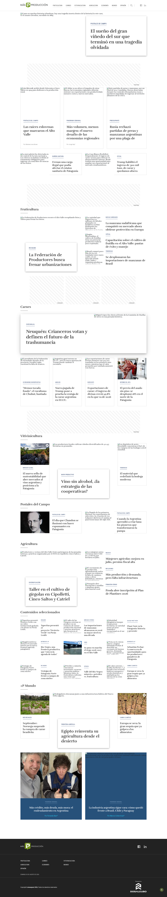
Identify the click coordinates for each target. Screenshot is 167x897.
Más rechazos (27, 717)
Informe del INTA (125, 382)
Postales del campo (30, 120)
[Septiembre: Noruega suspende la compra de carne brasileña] (35, 704)
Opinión (123, 5)
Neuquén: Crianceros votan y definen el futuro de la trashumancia (56, 337)
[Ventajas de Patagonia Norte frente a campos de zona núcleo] (29, 672)
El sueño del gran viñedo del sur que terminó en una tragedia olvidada (116, 39)
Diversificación (34, 582)
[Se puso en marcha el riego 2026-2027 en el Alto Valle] (73, 648)
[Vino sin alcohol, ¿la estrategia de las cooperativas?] (83, 466)
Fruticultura (57, 5)
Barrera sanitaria (58, 156)
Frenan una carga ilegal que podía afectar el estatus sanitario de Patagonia (65, 166)
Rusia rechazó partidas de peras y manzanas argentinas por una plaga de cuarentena (126, 134)
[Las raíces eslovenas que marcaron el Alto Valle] (40, 102)
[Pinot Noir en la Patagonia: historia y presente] (116, 626)
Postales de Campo (99, 24)
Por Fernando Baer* (51, 816)
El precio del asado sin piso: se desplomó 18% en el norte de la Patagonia (131, 394)
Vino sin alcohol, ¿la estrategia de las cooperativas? (80, 486)
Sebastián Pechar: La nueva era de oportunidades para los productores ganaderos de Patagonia (136, 653)
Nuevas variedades (112, 217)
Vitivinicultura (80, 5)
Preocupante (114, 120)
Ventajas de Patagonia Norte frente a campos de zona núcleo (50, 675)
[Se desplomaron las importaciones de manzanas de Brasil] (94, 257)
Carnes (68, 5)
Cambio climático (132, 665)
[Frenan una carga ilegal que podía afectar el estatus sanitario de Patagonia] (34, 164)
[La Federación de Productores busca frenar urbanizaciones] (51, 239)
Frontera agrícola (68, 724)
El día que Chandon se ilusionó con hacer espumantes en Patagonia (65, 525)
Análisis (57, 382)
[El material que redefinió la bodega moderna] (132, 454)
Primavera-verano (111, 584)
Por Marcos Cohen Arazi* (115, 816)
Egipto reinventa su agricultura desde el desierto (80, 736)
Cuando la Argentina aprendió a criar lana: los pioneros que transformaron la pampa (129, 524)
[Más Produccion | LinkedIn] (145, 5)
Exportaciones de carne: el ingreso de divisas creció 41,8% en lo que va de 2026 (99, 392)
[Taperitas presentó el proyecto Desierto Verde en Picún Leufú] (29, 626)
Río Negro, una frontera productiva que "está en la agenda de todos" (50, 651)
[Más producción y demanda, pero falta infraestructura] (94, 574)
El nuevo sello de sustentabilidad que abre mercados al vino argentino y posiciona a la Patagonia (34, 481)
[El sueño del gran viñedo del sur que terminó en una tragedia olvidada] (83, 36)
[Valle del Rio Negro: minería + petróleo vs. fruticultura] (73, 672)
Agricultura (93, 5)
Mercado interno (89, 620)
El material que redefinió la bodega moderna (131, 476)
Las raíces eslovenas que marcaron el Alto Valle (39, 130)
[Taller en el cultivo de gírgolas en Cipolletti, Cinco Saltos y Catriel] (51, 574)
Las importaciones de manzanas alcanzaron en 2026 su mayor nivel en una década (93, 630)
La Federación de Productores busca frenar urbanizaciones (50, 259)
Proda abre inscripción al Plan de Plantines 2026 (124, 592)
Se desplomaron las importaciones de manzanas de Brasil (125, 260)
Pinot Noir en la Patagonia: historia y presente (136, 628)
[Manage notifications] (161, 890)
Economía (104, 5)
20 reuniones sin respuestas (31, 382)
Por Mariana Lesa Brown (30, 144)
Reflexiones (109, 568)
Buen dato (91, 382)
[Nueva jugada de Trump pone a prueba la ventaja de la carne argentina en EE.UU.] (67, 368)
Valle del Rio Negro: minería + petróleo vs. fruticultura (93, 674)
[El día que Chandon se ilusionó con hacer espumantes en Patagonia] (34, 522)
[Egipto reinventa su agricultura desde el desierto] (83, 716)
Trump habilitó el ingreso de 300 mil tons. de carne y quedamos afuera (128, 166)
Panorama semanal (74, 120)
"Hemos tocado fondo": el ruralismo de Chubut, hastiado (34, 391)
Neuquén (43, 620)
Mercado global (28, 468)
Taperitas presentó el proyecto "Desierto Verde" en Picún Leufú (50, 630)
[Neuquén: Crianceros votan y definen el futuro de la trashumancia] (120, 333)
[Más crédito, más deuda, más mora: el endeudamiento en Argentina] (51, 775)
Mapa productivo (67, 474)
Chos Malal (30, 324)
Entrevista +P (45, 641)
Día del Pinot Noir (132, 620)
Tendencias (109, 251)
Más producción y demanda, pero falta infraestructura (123, 576)
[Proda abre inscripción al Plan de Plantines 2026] (94, 589)
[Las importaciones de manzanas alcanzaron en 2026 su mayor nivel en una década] (73, 626)
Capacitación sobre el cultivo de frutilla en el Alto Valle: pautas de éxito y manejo (126, 243)
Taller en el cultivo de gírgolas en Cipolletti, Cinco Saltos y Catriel (49, 594)
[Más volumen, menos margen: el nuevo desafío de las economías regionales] (83, 102)
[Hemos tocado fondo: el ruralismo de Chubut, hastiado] (35, 368)
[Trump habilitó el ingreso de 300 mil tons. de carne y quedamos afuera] (99, 164)
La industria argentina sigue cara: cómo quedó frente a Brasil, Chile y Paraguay (116, 809)
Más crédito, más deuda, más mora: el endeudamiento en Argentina (51, 809)
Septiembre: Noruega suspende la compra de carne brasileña (34, 728)
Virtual (108, 234)
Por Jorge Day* (71, 144)
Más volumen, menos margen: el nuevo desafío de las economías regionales (83, 132)
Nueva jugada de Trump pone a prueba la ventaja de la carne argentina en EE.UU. (67, 394)
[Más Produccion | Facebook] (141, 5)
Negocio (108, 553)
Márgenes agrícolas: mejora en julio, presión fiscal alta (125, 560)
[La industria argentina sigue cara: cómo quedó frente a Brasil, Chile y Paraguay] (116, 775)
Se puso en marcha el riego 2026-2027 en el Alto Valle (93, 650)
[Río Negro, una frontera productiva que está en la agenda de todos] (29, 648)
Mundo (114, 5)
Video (85, 642)
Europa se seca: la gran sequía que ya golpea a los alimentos (136, 675)
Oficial (119, 156)
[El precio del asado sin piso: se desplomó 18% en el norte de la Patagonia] (132, 368)
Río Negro (32, 248)
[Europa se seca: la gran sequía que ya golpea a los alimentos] (116, 672)
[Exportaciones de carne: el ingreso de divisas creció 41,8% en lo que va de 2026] (99, 368)
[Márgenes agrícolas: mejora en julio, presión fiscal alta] (94, 558)
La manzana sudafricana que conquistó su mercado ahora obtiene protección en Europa (125, 226)
